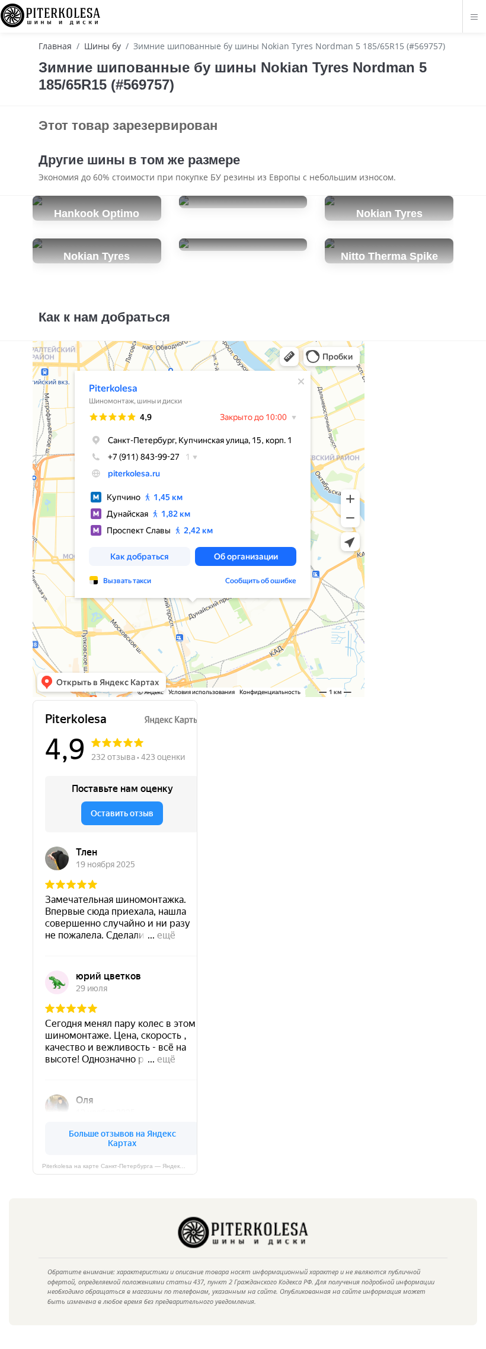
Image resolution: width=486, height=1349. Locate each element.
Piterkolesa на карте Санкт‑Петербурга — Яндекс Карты (119, 1166)
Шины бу (102, 46)
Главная (55, 46)
